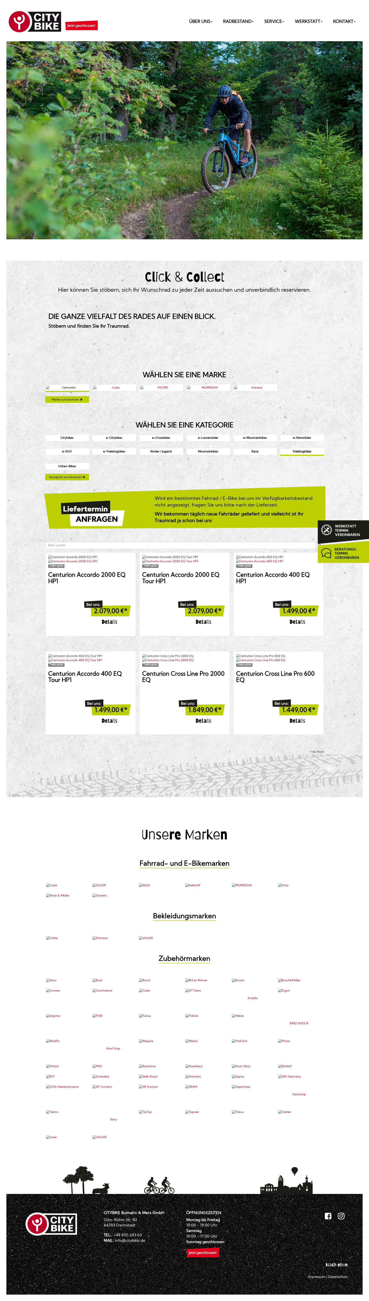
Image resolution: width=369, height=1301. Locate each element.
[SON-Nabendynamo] (67, 1087)
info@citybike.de (130, 1241)
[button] (81, 20)
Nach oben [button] (337, 1264)
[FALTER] (161, 388)
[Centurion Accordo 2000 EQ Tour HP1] (184, 561)
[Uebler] (299, 1112)
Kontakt (343, 22)
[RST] (67, 1077)
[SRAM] (206, 1087)
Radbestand (237, 22)
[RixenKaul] (206, 1066)
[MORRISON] (208, 388)
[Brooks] (253, 981)
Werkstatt (307, 22)
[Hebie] (253, 1016)
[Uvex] (67, 1137)
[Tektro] (67, 1112)
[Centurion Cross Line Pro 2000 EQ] (184, 660)
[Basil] (113, 981)
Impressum (316, 1277)
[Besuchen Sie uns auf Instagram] (341, 1216)
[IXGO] (160, 885)
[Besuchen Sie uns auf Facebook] (328, 1216)
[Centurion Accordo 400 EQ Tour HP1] (90, 660)
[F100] (113, 1016)
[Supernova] (253, 1087)
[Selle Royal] (160, 1077)
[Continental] (113, 991)
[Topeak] (206, 1112)
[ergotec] (67, 1016)
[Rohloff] (299, 1066)
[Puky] (299, 885)
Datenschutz (338, 1277)
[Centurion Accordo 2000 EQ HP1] (90, 561)
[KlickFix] (67, 1041)
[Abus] (67, 981)
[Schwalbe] (113, 1077)
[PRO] (113, 1066)
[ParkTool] (253, 1041)
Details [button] (109, 621)
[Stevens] (255, 388)
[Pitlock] (67, 1066)
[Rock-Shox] (253, 1066)
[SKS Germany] (299, 1077)
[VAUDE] (160, 938)
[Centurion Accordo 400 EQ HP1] (278, 561)
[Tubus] (253, 1112)
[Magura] (160, 1041)
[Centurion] (67, 388)
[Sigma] (253, 1077)
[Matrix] (206, 1041)
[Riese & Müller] (67, 896)
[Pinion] (299, 1041)
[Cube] (114, 388)
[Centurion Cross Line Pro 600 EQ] (278, 660)
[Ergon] (299, 991)
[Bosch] (160, 981)
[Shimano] (113, 938)
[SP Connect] (113, 1087)
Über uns (199, 22)
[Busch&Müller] (299, 981)
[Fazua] (160, 1016)
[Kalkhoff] (206, 885)
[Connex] (67, 991)
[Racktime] (160, 1066)
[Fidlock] (206, 1016)
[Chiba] (67, 938)
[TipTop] (160, 1112)
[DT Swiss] (206, 991)
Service (273, 22)
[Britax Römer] (206, 981)
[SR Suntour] (160, 1087)
